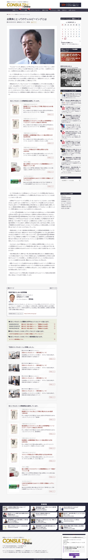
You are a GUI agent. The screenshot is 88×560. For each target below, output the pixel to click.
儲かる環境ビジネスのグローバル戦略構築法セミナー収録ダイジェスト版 (38, 164)
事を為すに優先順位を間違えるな (73, 100)
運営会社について (30, 550)
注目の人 (64, 10)
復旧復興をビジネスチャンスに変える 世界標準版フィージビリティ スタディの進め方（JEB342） (38, 121)
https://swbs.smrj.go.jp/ (30, 313)
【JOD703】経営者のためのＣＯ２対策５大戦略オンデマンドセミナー (38, 179)
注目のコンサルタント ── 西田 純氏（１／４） (34, 391)
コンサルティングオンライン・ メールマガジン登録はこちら (72, 4)
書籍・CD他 (45, 10)
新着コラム (15, 10)
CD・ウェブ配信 (27, 161)
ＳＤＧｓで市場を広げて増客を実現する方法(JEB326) (35, 150)
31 (65, 38)
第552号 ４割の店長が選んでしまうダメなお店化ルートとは (73, 168)
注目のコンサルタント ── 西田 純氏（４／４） (34, 352)
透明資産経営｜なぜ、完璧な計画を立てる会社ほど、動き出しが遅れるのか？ (73, 159)
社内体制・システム (66, 201)
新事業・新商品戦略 (66, 199)
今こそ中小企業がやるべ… (70, 44)
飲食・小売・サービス (66, 205)
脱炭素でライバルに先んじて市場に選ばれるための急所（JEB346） (38, 107)
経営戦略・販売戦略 (66, 198)
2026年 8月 (71, 22)
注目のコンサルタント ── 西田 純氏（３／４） (34, 365)
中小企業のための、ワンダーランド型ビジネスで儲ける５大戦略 (73, 107)
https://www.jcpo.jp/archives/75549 (69, 68)
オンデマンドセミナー (34, 10)
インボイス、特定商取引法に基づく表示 (12, 552)
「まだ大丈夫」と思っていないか (73, 125)
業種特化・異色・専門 (66, 206)
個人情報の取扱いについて (28, 552)
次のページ (53, 288)
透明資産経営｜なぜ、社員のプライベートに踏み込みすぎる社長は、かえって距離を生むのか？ (73, 117)
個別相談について (20, 550)
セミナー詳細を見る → (75, 555)
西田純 (28, 22)
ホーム (4, 550)
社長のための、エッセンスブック (30, 104)
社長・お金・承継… (66, 208)
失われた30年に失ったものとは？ (73, 94)
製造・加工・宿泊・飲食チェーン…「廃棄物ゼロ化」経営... (35, 324)
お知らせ (44, 550)
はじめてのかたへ (11, 550)
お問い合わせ (72, 10)
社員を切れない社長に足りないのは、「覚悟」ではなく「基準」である (73, 150)
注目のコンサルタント (34, 350)
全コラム (64, 196)
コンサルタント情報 (55, 10)
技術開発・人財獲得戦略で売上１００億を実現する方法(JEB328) (38, 136)
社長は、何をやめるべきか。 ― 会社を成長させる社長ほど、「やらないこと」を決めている (73, 133)
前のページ (11, 288)
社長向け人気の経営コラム (42, 552)
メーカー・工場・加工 (66, 203)
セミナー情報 (23, 10)
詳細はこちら (50, 114)
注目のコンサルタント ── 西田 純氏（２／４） (34, 378)
